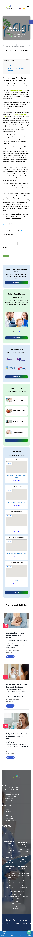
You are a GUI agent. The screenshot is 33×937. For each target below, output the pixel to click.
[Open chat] (29, 932)
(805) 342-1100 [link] (16, 531)
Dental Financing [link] (9, 818)
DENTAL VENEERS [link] (18, 432)
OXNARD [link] (23, 847)
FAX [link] (10, 860)
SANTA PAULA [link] (23, 871)
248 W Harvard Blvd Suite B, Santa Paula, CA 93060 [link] (23, 875)
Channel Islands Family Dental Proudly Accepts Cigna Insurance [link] (17, 64)
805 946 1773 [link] (9, 862)
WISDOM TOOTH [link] (18, 421)
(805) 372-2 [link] (15, 903)
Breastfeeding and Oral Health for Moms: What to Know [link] (16, 635)
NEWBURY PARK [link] (16, 894)
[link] (31, 22)
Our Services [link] (8, 811)
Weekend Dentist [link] (9, 820)
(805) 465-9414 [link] (16, 505)
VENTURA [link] (10, 845)
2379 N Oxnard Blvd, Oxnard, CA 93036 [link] (16, 528)
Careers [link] (7, 809)
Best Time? (19, 241)
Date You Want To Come (9, 241)
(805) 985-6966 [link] (16, 556)
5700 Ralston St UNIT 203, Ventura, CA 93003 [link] (16, 502)
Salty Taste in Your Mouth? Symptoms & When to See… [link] (16, 736)
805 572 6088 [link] (9, 887)
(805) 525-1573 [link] (16, 583)
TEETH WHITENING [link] (18, 400)
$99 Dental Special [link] (9, 816)
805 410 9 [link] (15, 908)
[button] (28, 7)
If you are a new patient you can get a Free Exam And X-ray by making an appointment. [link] (17, 68)
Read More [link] (9, 656)
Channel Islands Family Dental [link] (14, 171)
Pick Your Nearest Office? (10, 234)
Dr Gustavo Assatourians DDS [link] (13, 650)
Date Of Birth (8, 247)
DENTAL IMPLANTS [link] (19, 411)
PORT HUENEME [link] (9, 871)
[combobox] (16, 237)
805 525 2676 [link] (23, 887)
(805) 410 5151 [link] (16, 480)
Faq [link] (6, 814)
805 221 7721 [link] (23, 861)
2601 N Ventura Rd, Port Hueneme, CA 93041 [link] (16, 553)
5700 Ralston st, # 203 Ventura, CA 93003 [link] (10, 850)
